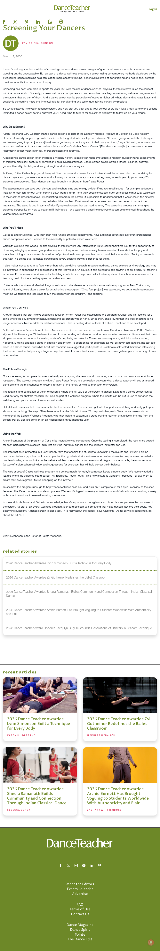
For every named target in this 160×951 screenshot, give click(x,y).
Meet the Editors (80, 884)
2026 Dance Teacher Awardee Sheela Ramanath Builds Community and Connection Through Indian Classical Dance (37, 796)
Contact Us (80, 914)
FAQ (80, 904)
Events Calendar (80, 889)
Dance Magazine (80, 925)
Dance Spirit (80, 929)
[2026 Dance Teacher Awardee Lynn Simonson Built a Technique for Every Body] (40, 695)
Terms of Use (80, 909)
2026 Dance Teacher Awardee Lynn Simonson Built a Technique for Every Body (38, 723)
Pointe (80, 934)
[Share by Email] (49, 21)
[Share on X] (15, 21)
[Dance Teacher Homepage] (72, 9)
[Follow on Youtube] (84, 865)
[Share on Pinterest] (26, 21)
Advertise (80, 894)
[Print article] (60, 21)
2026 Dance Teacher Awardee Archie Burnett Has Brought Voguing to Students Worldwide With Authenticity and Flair (118, 796)
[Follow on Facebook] (60, 865)
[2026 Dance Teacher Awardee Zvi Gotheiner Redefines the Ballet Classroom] (120, 695)
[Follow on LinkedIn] (92, 865)
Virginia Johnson (39, 43)
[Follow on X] (68, 865)
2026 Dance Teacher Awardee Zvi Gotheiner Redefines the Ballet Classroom (118, 723)
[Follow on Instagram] (76, 865)
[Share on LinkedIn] (38, 21)
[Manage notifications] (151, 942)
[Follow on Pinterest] (99, 865)
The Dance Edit (80, 939)
